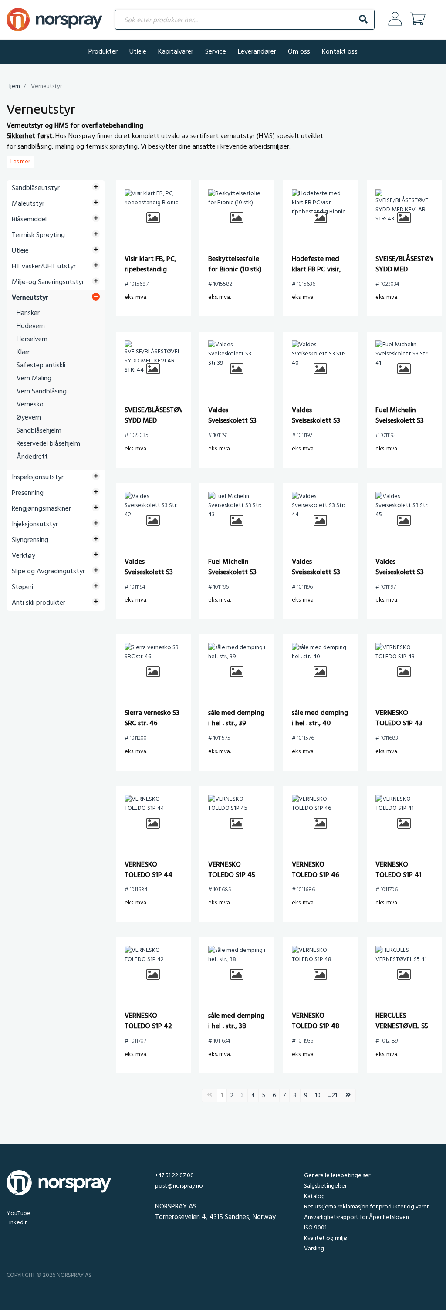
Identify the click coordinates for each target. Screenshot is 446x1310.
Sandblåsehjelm (39, 431)
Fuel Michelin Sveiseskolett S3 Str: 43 (232, 572)
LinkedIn (17, 1223)
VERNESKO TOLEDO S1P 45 (231, 870)
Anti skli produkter (38, 603)
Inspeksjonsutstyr (38, 477)
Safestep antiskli (41, 365)
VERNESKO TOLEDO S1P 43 (398, 718)
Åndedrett (32, 457)
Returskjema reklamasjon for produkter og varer (366, 1207)
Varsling (314, 1249)
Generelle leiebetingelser (337, 1176)
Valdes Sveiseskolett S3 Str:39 (232, 421)
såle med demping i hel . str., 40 (320, 718)
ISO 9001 (315, 1228)
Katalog (314, 1197)
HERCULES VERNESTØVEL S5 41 (401, 1026)
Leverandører (257, 52)
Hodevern (31, 326)
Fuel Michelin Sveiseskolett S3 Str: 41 (399, 421)
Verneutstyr (30, 298)
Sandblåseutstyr (36, 188)
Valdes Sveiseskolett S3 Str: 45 (399, 572)
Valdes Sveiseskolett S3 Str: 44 (316, 572)
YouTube (18, 1213)
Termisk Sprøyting (38, 235)
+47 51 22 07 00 (174, 1176)
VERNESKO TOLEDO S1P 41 (398, 870)
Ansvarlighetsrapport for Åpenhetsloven (356, 1217)
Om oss (299, 52)
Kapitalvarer (175, 52)
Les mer (20, 162)
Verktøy (23, 556)
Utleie (137, 52)
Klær (23, 352)
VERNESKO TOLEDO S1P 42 (148, 1021)
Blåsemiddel (29, 219)
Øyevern (29, 417)
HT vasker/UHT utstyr (44, 266)
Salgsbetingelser (325, 1186)
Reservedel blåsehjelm (48, 444)
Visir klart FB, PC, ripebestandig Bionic (150, 270)
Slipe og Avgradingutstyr (48, 571)
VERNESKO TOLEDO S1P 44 (148, 870)
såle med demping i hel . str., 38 (236, 1021)
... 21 (332, 1095)
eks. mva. (136, 297)
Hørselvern (32, 339)
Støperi (22, 587)
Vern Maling (34, 378)
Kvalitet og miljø (325, 1238)
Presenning (28, 493)
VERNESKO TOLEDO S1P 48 (315, 1021)
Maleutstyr (28, 204)
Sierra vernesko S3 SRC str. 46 (152, 718)
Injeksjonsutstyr (35, 524)
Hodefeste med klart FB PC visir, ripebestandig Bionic (316, 275)
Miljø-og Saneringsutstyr (48, 282)
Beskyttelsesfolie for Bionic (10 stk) (235, 264)
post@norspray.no (179, 1186)
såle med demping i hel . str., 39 (236, 718)
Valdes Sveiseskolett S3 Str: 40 (316, 421)
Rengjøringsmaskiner (41, 509)
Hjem (13, 86)
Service (215, 52)
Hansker (28, 313)
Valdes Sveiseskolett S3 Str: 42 (149, 572)
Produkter (103, 52)
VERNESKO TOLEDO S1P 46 (315, 870)
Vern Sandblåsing (42, 391)
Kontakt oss (340, 52)
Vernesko (30, 404)
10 (318, 1095)
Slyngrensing (30, 540)
